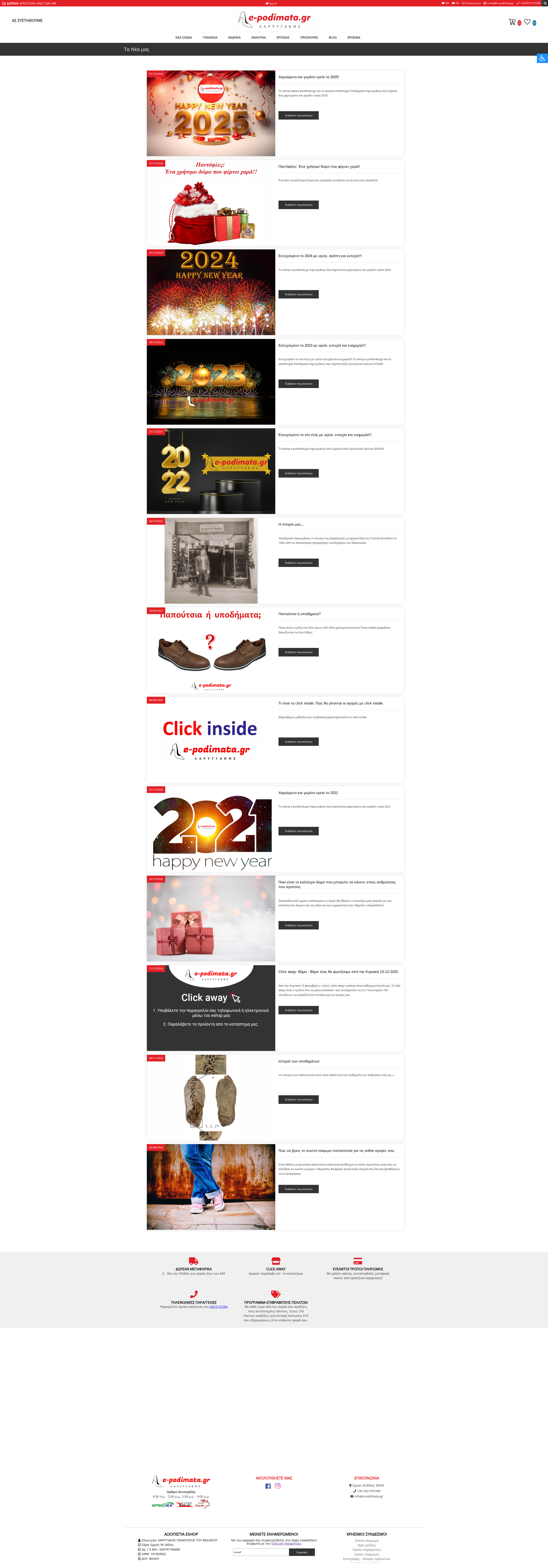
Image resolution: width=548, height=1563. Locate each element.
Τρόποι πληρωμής (367, 1554)
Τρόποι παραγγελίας (366, 1550)
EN (457, 3)
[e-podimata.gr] (274, 19)
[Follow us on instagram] (277, 1486)
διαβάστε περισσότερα (298, 115)
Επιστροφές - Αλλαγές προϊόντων (366, 1559)
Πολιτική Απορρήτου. (286, 1543)
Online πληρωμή (367, 1541)
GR (447, 3)
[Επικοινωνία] (471, 3)
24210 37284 (219, 1307)
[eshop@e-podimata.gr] (498, 3)
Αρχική (272, 3)
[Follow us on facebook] (268, 1486)
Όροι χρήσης (366, 1545)
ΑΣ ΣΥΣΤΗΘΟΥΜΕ (27, 20)
